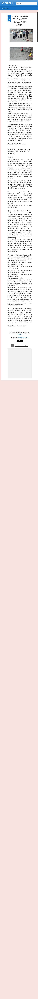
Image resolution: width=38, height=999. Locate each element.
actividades (21, 337)
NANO (20, 334)
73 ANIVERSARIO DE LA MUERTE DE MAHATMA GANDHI (20, 20)
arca (27, 337)
